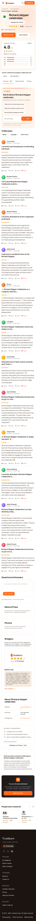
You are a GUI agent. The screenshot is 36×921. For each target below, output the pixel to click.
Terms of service (17, 917)
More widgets (9, 688)
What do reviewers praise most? (14, 108)
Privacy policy (6, 917)
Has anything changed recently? (14, 112)
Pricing (4, 892)
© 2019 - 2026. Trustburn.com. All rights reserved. (17, 913)
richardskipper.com (25, 708)
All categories (6, 860)
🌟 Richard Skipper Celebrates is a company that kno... (15, 290)
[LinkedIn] (12, 851)
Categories (4, 9)
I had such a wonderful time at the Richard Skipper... (15, 255)
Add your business (8, 895)
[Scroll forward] (33, 806)
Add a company (7, 866)
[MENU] (3, 2)
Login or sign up (7, 905)
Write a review (6, 863)
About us (5, 876)
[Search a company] (22, 3)
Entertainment (14, 9)
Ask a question (8, 594)
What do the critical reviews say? (14, 104)
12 (20, 661)
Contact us (5, 879)
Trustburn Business (8, 889)
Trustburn (8, 838)
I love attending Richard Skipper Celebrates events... (14, 182)
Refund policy (28, 917)
